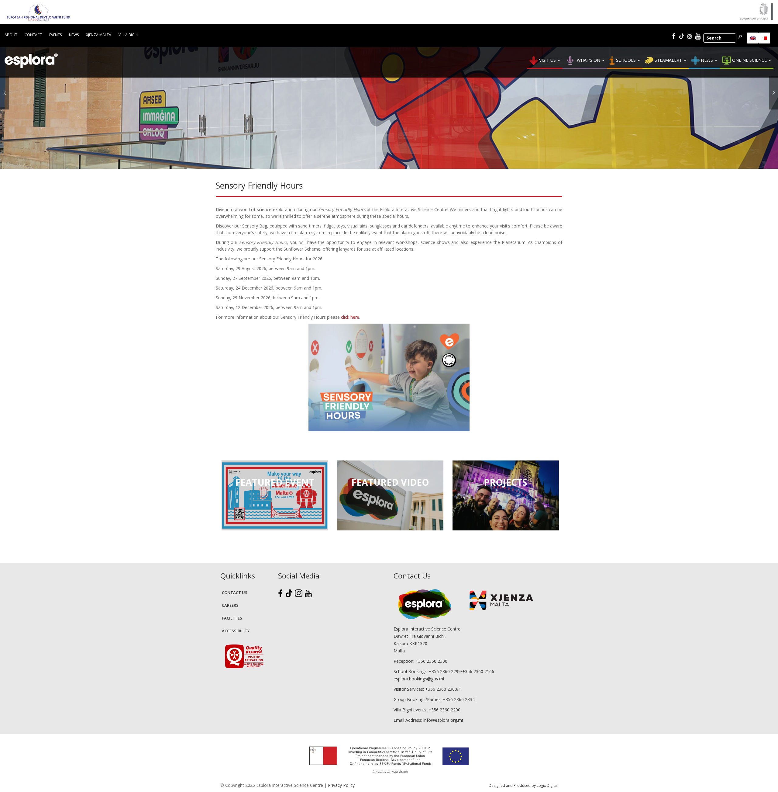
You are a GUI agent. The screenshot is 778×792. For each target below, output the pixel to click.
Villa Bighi (128, 34)
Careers (230, 605)
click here (350, 317)
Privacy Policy (341, 785)
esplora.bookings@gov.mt (419, 679)
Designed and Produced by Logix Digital (523, 785)
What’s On (588, 60)
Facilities (232, 618)
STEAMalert (668, 60)
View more (275, 495)
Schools (626, 60)
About (11, 34)
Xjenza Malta (98, 34)
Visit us (547, 60)
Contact (33, 34)
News (74, 34)
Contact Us (234, 592)
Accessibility (236, 631)
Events (55, 34)
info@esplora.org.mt (443, 720)
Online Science (749, 60)
